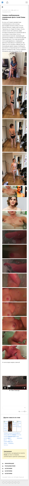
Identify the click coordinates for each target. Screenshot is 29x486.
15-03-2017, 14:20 (6, 10)
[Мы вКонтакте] (3, 482)
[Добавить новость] (14, 2)
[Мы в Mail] (18, 482)
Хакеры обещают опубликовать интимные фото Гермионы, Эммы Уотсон (6, 439)
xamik (15, 10)
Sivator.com (11, 477)
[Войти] (7, 2)
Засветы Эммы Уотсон (14, 435)
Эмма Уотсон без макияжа (19, 436)
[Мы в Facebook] (9, 482)
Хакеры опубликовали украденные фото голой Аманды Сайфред (10, 438)
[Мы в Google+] (12, 482)
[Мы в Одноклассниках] (15, 482)
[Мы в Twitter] (6, 482)
